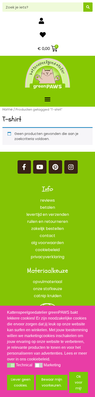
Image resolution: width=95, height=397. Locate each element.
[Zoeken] (88, 7)
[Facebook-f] (24, 167)
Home (7, 109)
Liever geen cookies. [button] (20, 382)
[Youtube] (40, 167)
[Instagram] (71, 167)
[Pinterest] (55, 167)
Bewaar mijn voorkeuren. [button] (51, 382)
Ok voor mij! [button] (78, 382)
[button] (47, 99)
